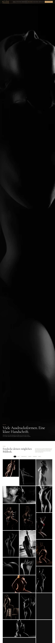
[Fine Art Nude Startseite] (5, 2)
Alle (14, 456)
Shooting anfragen (48, 1)
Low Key (18, 456)
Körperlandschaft (24, 456)
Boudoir (39, 456)
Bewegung (29, 456)
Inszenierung (35, 456)
